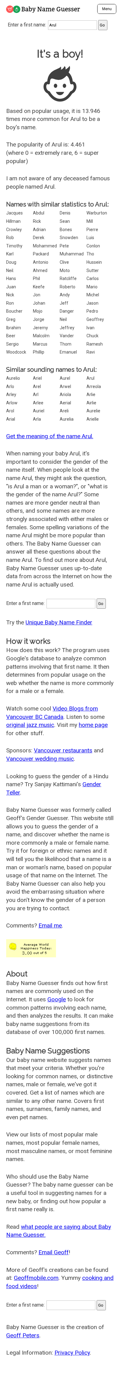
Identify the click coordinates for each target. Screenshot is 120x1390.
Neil (63, 319)
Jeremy (40, 327)
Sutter (92, 270)
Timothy (14, 245)
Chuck (92, 335)
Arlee (38, 402)
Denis (65, 212)
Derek (38, 237)
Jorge (38, 319)
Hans (11, 278)
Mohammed (45, 245)
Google (56, 999)
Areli (64, 410)
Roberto (67, 286)
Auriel (38, 410)
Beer (10, 335)
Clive (64, 262)
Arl (35, 394)
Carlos (92, 278)
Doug (11, 262)
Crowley (14, 229)
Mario (92, 286)
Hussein (94, 262)
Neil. (10, 270)
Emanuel (68, 352)
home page (93, 724)
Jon (36, 294)
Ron (10, 303)
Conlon (93, 245)
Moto (65, 270)
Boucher (14, 311)
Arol (10, 410)
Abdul (38, 212)
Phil (36, 278)
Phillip (38, 352)
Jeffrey (67, 327)
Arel (37, 386)
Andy (65, 294)
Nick (10, 294)
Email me (50, 925)
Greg (10, 319)
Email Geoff (53, 1252)
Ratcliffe (68, 278)
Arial (10, 419)
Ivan (90, 327)
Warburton (96, 212)
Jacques (14, 212)
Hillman (13, 221)
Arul (90, 378)
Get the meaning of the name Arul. (49, 436)
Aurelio (13, 378)
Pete (64, 245)
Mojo (37, 311)
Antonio (40, 262)
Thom (65, 344)
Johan (39, 303)
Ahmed (40, 270)
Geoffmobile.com (36, 1277)
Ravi (90, 352)
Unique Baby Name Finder (59, 622)
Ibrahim (13, 327)
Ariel (37, 378)
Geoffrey (95, 319)
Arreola (93, 386)
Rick (37, 221)
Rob (10, 237)
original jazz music (30, 724)
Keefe (39, 286)
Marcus (40, 344)
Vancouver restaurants (63, 750)
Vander (67, 335)
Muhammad (72, 253)
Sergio (12, 344)
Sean (65, 221)
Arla (37, 419)
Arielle (92, 419)
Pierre (92, 229)
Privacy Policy (72, 1352)
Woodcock (16, 352)
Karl (10, 253)
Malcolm (41, 335)
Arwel (65, 386)
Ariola (65, 394)
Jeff (64, 303)
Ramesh (94, 344)
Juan (11, 286)
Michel (92, 294)
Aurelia (67, 419)
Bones (66, 229)
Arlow (12, 402)
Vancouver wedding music (40, 758)
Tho (90, 253)
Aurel (65, 378)
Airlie (91, 402)
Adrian (39, 229)
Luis (90, 237)
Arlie (90, 394)
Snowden (69, 237)
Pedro (92, 311)
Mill (89, 221)
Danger (67, 311)
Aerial (65, 402)
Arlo (10, 386)
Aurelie (93, 410)
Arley (11, 394)
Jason (92, 303)
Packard (41, 253)
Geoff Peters (22, 1335)
